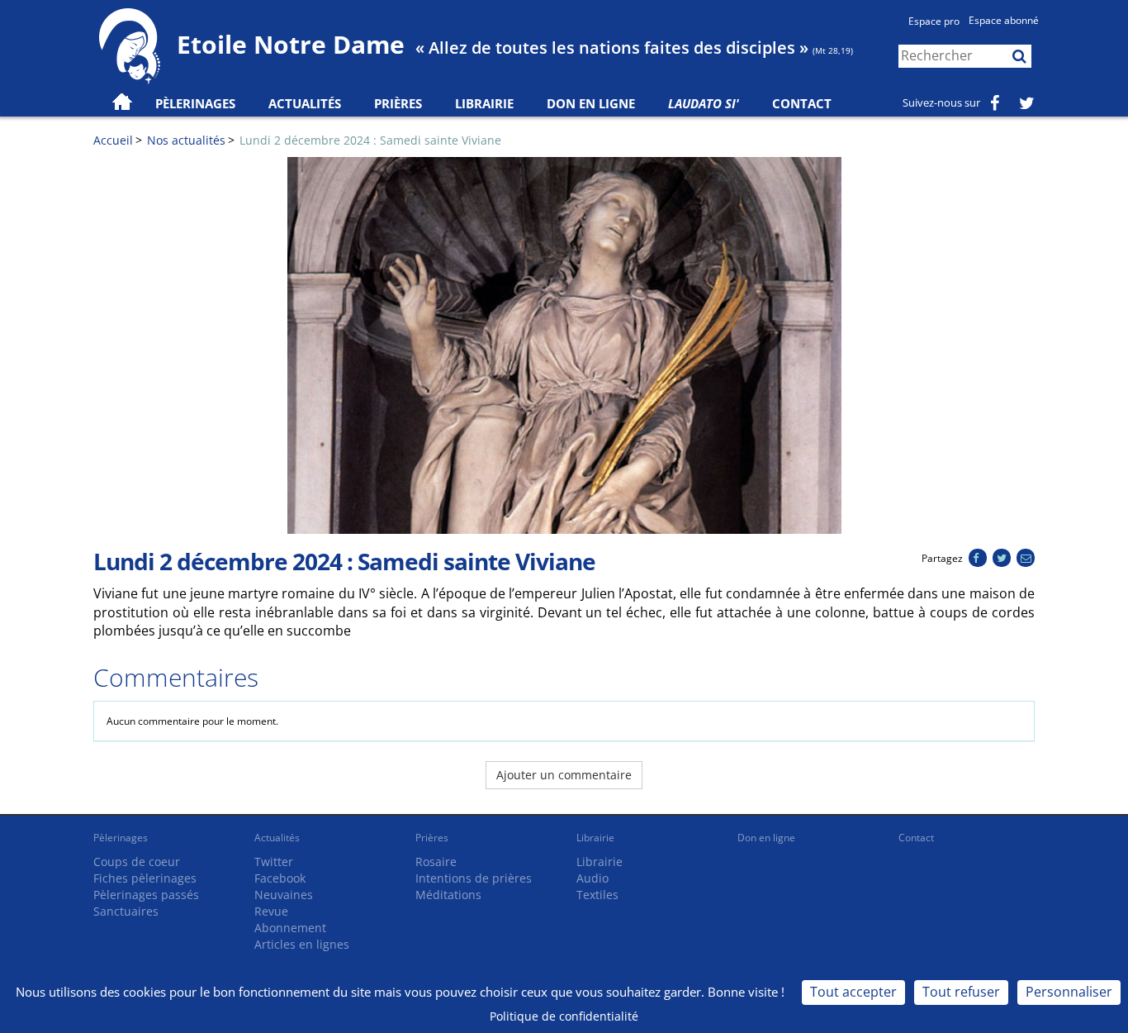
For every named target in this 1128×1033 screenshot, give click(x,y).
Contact (802, 103)
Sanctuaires (126, 911)
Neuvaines (283, 894)
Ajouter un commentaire (564, 775)
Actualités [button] (304, 103)
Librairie (484, 103)
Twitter (273, 861)
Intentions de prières (473, 878)
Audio (592, 878)
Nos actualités (186, 140)
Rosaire (436, 861)
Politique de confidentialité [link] (564, 1016)
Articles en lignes (301, 944)
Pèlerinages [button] (195, 103)
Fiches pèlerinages (145, 878)
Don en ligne (591, 103)
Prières (398, 103)
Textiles (597, 894)
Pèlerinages (120, 838)
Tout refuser (961, 992)
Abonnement (290, 927)
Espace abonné (1004, 20)
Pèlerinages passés (146, 894)
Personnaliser (1069, 992)
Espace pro (934, 21)
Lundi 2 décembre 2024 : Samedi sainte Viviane (370, 140)
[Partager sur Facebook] (977, 558)
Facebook (280, 878)
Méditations (448, 894)
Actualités (277, 838)
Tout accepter (853, 992)
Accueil (113, 140)
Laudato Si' (703, 103)
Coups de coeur (136, 861)
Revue (271, 911)
